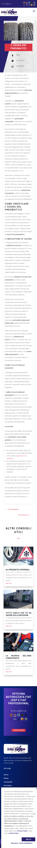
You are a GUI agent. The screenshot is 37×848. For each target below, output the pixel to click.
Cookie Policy (13, 833)
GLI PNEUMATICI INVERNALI (18, 570)
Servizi (6, 775)
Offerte (6, 778)
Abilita (28, 839)
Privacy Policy (22, 831)
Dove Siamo (8, 785)
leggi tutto (9, 583)
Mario (18, 55)
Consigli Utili (20, 66)
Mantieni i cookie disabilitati (21, 843)
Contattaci (18, 730)
